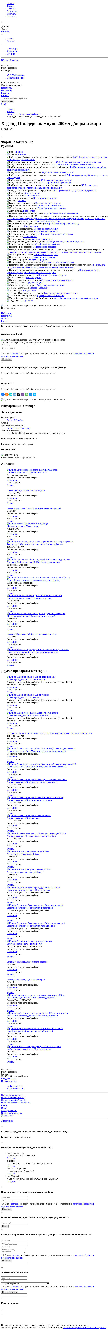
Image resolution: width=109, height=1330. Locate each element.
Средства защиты (35, 282)
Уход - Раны (27, 300)
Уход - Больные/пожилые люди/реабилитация (76, 298)
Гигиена (22, 200)
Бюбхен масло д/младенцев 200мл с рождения (29, 1049)
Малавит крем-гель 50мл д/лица (22, 526)
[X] (18, 394)
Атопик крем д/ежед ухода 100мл (23, 854)
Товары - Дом (29, 290)
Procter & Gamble (15, 420)
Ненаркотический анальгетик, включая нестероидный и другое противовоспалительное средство (54, 252)
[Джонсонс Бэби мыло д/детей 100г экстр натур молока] (38, 559)
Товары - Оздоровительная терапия (61, 293)
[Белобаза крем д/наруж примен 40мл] (29, 941)
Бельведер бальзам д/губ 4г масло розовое (27, 962)
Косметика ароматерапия (46, 229)
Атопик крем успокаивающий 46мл (24, 872)
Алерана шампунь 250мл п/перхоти (24, 818)
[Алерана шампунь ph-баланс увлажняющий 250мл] (36, 833)
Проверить (6, 1209)
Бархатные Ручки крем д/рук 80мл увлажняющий (31, 926)
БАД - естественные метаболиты (57, 172)
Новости (11, 8)
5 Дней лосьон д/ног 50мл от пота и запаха (27, 715)
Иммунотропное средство (47, 221)
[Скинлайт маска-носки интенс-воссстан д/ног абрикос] (38, 577)
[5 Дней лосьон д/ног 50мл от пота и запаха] (32, 713)
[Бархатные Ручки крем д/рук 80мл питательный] (35, 905)
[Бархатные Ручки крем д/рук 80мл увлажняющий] (36, 923)
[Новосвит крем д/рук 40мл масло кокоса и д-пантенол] (38, 649)
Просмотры (12, 48)
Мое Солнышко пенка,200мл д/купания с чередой (31, 616)
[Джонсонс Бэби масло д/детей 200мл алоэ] (32, 470)
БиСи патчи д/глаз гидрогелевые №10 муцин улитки (32, 1015)
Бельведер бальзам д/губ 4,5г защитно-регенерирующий (34, 508)
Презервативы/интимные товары (58, 262)
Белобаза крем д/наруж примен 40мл (24, 944)
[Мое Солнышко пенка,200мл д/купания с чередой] (36, 613)
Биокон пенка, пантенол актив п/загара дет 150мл (31, 997)
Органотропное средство (46, 254)
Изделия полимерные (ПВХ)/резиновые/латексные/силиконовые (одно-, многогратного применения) (56, 218)
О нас (4, 1108)
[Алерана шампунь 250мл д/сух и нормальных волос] (37, 779)
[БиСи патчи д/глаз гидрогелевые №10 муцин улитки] (37, 1013)
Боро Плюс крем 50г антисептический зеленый (30, 1031)
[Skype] (34, 394)
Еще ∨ (4, 1105)
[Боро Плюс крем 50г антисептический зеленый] (35, 1028)
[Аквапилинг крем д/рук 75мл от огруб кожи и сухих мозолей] (41, 764)
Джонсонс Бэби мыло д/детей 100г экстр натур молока (33, 562)
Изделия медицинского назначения (61, 213)
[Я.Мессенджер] (10, 394)
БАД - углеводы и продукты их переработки (74, 190)
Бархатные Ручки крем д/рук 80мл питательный (30, 908)
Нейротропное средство (44, 247)
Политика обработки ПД (13, 1097)
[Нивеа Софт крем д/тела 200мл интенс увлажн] (34, 595)
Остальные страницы (11, 1113)
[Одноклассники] (7, 394)
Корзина (11, 54)
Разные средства (33, 277)
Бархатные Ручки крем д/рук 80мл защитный (29, 890)
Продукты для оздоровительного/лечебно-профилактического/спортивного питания (56, 266)
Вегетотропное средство (45, 198)
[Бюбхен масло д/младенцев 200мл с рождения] (34, 1046)
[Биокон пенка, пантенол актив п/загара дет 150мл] (36, 995)
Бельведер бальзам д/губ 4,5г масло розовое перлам (31, 634)
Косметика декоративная (46, 231)
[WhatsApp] (26, 394)
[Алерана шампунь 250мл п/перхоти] (29, 815)
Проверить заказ (9, 1081)
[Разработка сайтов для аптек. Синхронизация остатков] (7, 1115)
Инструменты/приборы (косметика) (61, 223)
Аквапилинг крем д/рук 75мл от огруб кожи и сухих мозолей (36, 766)
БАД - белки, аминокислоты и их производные (78, 162)
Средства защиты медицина (50, 285)
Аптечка (22, 154)
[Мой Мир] (30, 394)
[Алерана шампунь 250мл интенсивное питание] (35, 797)
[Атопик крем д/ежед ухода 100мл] (28, 851)
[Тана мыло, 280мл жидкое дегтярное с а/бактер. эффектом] (40, 541)
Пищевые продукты (39, 259)
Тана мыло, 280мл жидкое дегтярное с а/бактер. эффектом (35, 544)
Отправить (6, 359)
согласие (15, 353)
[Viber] (22, 394)
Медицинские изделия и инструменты (65, 241)
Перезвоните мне (9, 1292)
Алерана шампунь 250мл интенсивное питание (30, 800)
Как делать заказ (9, 1078)
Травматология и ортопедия (50, 295)
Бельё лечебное (31, 193)
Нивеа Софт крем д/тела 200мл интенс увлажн (29, 598)
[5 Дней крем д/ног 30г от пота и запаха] (31, 677)
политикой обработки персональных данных (84, 1327)
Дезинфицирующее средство (52, 208)
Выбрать (11, 1158)
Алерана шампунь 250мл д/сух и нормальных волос (32, 782)
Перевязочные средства (44, 257)
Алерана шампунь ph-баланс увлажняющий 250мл (31, 836)
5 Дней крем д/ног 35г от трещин (23, 697)
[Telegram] (14, 394)
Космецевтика (30, 236)
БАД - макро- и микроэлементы (55, 180)
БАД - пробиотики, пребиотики (56, 182)
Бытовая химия (31, 195)
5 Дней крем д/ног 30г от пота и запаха (26, 679)
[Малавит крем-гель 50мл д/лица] (27, 523)
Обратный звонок (9, 60)
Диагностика (28, 211)
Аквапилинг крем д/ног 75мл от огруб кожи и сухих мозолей (36, 751)
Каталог (11, 41)
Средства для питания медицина (57, 280)
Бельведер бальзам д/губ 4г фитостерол (26, 979)
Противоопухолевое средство (52, 275)
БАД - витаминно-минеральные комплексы (73, 164)
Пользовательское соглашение (15, 1102)
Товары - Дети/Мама (39, 288)
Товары (10, 6)
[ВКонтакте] (3, 394)
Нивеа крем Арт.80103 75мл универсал (26, 490)
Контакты (11, 14)
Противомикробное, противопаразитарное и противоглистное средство (53, 271)
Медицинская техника (42, 239)
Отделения (12, 11)
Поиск (10, 39)
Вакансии (11, 16)
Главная (10, 3)
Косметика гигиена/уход (19, 428)
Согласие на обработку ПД (14, 1100)
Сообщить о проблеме (12, 1095)
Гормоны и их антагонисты (49, 205)
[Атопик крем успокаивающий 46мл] (29, 869)
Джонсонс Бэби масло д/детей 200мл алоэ (27, 472)
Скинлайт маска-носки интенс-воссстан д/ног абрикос (33, 580)
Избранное (12, 51)
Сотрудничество (9, 1110)
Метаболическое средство (47, 244)
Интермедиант (31, 226)
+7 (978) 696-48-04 (16, 75)
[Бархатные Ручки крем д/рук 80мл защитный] (33, 887)
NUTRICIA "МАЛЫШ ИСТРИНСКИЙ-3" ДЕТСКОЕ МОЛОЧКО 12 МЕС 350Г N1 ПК (49, 733)
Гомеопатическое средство (48, 203)
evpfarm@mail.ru (15, 1086)
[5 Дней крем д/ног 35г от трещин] (28, 695)
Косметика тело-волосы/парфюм (22, 114)
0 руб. (4, 104)
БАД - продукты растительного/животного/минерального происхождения (52, 186)
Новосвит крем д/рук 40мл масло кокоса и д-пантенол (33, 652)
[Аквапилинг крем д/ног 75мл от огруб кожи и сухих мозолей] (41, 748)
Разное (19, 152)
